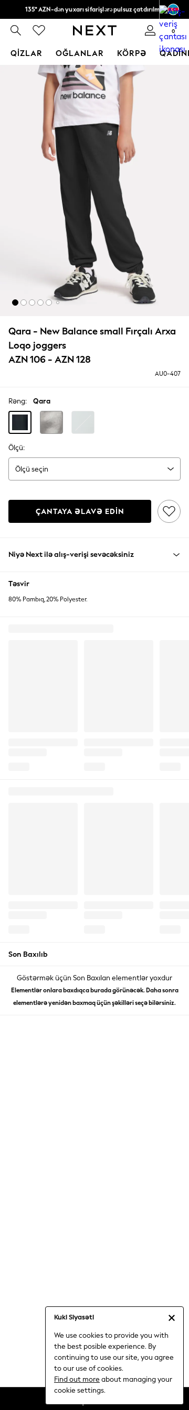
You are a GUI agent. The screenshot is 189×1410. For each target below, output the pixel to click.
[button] (15, 302)
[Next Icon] (95, 30)
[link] (15, 30)
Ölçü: (16, 447)
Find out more (77, 1379)
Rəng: (17, 401)
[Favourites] (38, 30)
